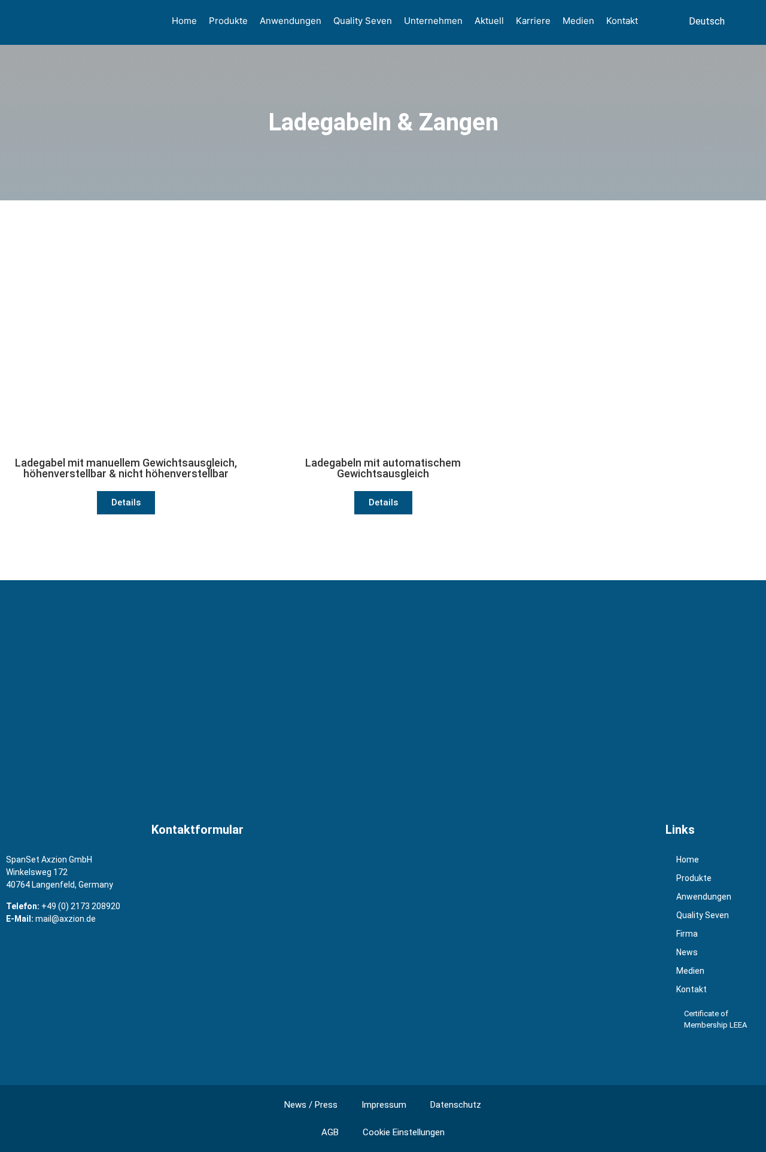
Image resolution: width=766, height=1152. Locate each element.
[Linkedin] (725, 1055)
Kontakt (622, 20)
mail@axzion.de (65, 919)
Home (184, 20)
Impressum (383, 1104)
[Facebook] (677, 1055)
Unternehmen (433, 20)
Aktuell (489, 20)
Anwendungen (290, 20)
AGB (330, 1132)
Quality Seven (362, 20)
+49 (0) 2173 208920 (80, 906)
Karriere (533, 20)
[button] (752, 21)
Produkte (228, 20)
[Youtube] (701, 1055)
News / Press (311, 1104)
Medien (578, 20)
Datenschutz (455, 1104)
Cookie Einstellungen (404, 1132)
